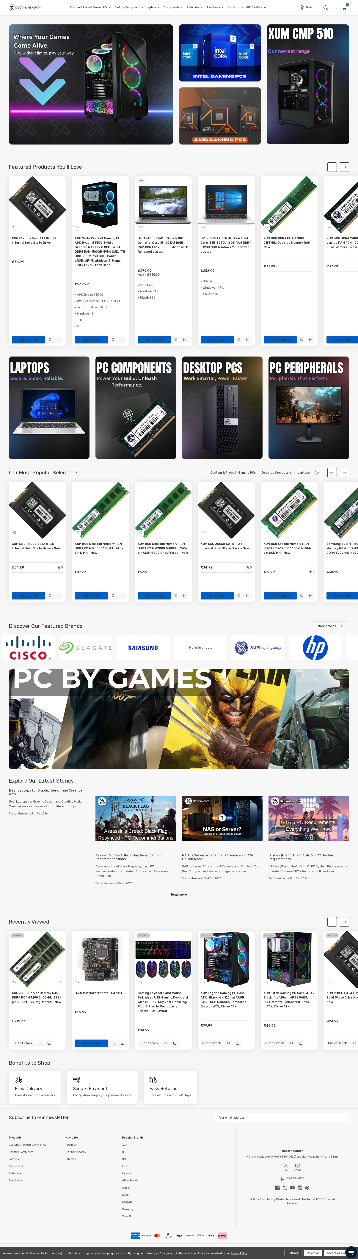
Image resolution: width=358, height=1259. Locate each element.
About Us (71, 1144)
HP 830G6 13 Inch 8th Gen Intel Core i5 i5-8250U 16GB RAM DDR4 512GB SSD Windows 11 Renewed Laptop (226, 244)
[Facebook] (279, 1188)
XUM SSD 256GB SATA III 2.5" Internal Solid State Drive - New (225, 546)
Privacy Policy (239, 1253)
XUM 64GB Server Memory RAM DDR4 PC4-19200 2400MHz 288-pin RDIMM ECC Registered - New (36, 997)
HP (123, 1152)
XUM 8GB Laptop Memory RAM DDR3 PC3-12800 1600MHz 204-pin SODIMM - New (288, 548)
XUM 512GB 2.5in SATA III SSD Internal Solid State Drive (34, 240)
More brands (327, 626)
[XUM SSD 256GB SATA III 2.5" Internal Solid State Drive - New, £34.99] (226, 510)
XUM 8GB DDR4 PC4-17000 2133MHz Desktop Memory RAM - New (288, 242)
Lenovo (126, 1173)
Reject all (313, 1253)
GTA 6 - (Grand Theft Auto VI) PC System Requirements (301, 857)
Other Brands (130, 1180)
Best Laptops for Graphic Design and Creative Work (45, 792)
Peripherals (15, 1180)
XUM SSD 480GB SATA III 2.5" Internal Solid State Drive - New (36, 546)
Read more (179, 894)
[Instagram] (301, 1188)
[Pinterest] (307, 1188)
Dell (124, 1159)
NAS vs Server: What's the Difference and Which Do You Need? (219, 857)
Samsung (128, 1209)
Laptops (14, 1159)
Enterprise (15, 1173)
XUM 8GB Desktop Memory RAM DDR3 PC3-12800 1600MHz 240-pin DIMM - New (99, 548)
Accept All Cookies (339, 1253)
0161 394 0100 (286, 1156)
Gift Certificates (76, 1152)
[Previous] (332, 167)
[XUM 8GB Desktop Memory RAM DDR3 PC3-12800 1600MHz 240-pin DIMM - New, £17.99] (100, 510)
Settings (293, 1253)
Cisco (125, 1195)
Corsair (126, 1187)
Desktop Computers (21, 1152)
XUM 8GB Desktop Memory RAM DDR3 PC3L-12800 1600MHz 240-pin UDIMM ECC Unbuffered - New (163, 548)
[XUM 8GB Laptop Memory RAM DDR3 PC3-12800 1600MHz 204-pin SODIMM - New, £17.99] (289, 510)
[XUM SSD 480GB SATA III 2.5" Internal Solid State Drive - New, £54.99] (37, 510)
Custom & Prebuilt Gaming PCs (27, 1144)
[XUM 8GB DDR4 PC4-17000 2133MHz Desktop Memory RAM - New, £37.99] (289, 204)
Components (17, 1166)
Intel (125, 1166)
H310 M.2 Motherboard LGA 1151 (98, 993)
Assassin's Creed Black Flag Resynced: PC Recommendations (128, 857)
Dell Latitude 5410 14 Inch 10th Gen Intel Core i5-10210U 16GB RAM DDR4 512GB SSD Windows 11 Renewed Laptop (163, 244)
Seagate (127, 1202)
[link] (91, 84)
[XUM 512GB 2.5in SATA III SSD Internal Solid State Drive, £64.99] (37, 204)
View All (126, 1216)
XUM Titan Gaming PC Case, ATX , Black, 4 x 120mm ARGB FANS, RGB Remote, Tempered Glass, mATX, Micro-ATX (289, 999)
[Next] (344, 167)
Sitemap (71, 1159)
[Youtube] (294, 1188)
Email (297, 1170)
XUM (124, 1144)
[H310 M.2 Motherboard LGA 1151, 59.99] (100, 959)
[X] (286, 1188)
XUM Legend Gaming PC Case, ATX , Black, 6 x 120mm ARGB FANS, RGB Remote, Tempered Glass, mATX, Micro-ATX (223, 999)
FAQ (286, 1170)
